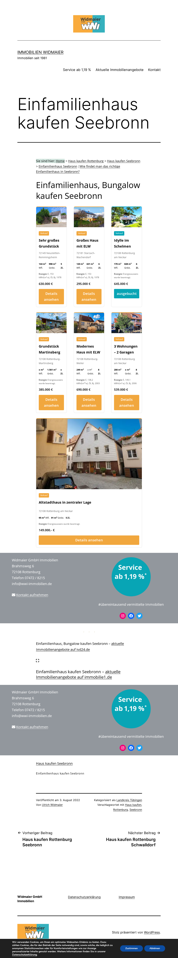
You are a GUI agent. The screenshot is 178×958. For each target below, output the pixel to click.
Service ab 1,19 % (77, 70)
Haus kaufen (133, 804)
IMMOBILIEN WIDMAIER (40, 52)
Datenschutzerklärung (84, 897)
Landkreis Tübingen (129, 800)
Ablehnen (154, 948)
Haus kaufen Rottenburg (86, 161)
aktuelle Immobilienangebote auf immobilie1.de (78, 674)
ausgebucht (127, 293)
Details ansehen (51, 296)
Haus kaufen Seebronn (123, 161)
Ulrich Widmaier (52, 804)
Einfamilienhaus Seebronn (58, 166)
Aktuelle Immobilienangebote (120, 70)
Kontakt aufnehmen (32, 595)
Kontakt (154, 70)
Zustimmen (131, 948)
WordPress (152, 932)
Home (60, 161)
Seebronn (136, 809)
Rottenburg (120, 809)
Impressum (127, 897)
